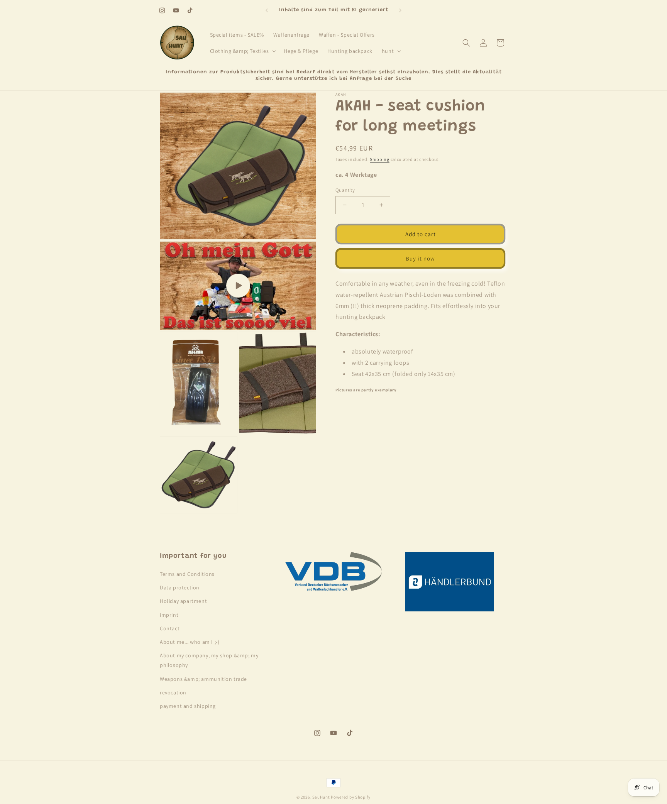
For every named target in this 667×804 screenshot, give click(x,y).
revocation (173, 692)
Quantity (345, 189)
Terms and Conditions (187, 574)
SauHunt (321, 797)
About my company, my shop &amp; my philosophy (209, 660)
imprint (169, 614)
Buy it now (420, 258)
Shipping (379, 159)
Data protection (180, 587)
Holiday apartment (183, 601)
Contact (169, 628)
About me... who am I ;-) (189, 641)
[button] (242, 51)
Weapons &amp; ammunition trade (203, 678)
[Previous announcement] (266, 10)
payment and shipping (188, 705)
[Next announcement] (400, 10)
